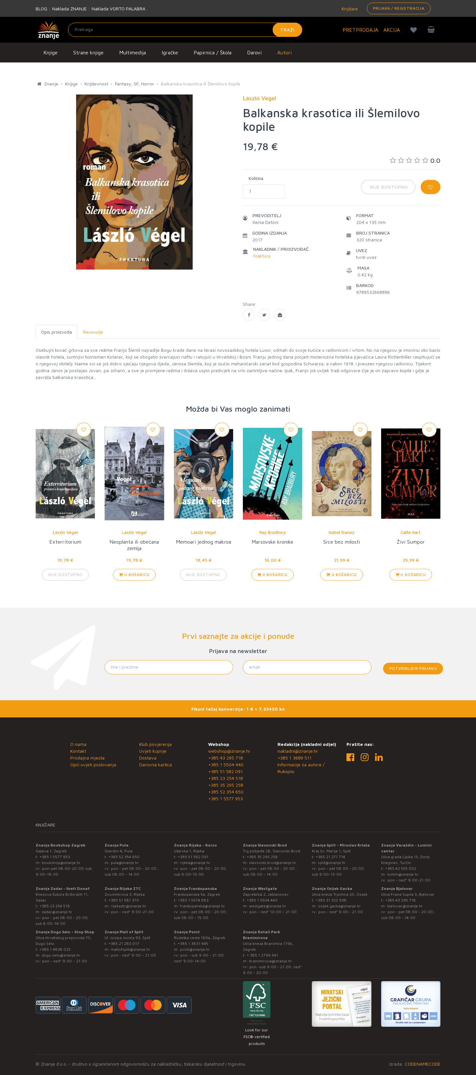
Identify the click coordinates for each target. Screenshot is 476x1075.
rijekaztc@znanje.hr (128, 905)
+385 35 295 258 (225, 785)
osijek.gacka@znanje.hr (339, 905)
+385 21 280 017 (123, 943)
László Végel (65, 532)
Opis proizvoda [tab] (56, 332)
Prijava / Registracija (399, 8)
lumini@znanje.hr (403, 874)
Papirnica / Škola (213, 52)
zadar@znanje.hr (57, 911)
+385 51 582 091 (225, 771)
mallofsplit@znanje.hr (130, 949)
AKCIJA (391, 30)
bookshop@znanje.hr (61, 862)
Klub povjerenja (155, 744)
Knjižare (349, 8)
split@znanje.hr (332, 862)
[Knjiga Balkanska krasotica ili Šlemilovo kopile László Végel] (249, 315)
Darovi (254, 52)
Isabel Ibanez (341, 532)
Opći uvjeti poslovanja (93, 764)
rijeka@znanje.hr (195, 862)
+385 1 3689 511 (295, 757)
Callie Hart (411, 532)
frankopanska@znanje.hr (202, 905)
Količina (256, 178)
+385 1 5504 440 (226, 764)
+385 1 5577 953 (225, 798)
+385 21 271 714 (330, 856)
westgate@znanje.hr (267, 905)
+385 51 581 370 (123, 900)
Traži (287, 29)
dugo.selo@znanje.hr (61, 955)
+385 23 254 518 (225, 778)
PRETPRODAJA (360, 30)
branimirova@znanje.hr (270, 961)
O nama (78, 744)
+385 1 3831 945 (193, 943)
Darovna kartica (155, 764)
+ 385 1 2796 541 (262, 955)
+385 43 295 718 (225, 757)
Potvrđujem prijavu (413, 668)
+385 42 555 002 (400, 868)
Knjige (50, 52)
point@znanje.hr (195, 949)
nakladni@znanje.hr (298, 751)
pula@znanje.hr (125, 862)
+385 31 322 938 (331, 900)
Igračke (170, 52)
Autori (284, 52)
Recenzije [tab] (93, 332)
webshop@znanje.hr (229, 751)
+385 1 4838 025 (55, 949)
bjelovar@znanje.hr (405, 905)
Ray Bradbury (272, 532)
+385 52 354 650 (226, 791)
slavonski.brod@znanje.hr (272, 862)
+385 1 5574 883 (193, 900)
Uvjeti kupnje (152, 751)
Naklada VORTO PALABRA (118, 8)
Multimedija (132, 52)
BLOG (41, 8)
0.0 (435, 160)
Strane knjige (88, 52)
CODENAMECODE (422, 1064)
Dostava (147, 757)
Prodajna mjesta (87, 757)
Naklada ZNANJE (69, 8)
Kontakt (78, 751)
